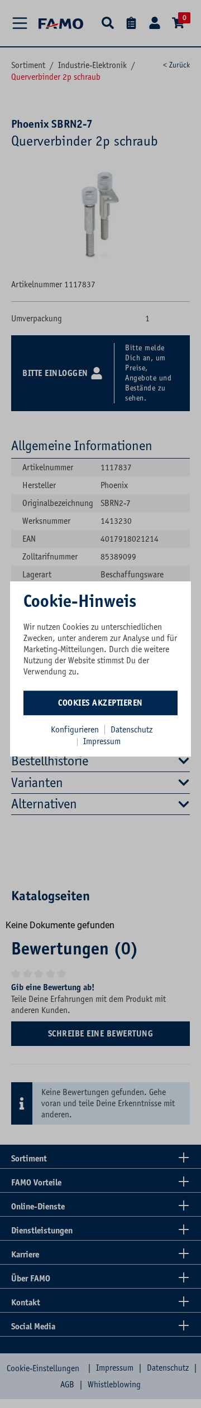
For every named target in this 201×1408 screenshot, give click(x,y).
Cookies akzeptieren (100, 703)
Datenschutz (131, 730)
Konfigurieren (75, 730)
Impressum (102, 741)
